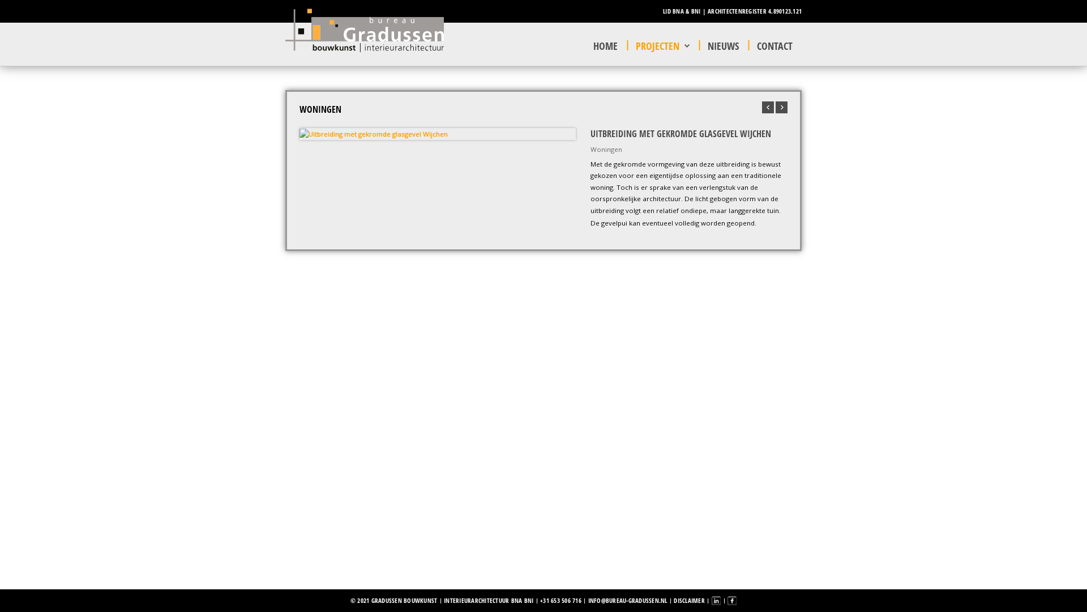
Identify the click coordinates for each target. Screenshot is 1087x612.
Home (605, 46)
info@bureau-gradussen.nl (627, 600)
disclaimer (689, 600)
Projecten (657, 46)
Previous (310, 133)
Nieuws (723, 46)
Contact (775, 46)
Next (564, 133)
